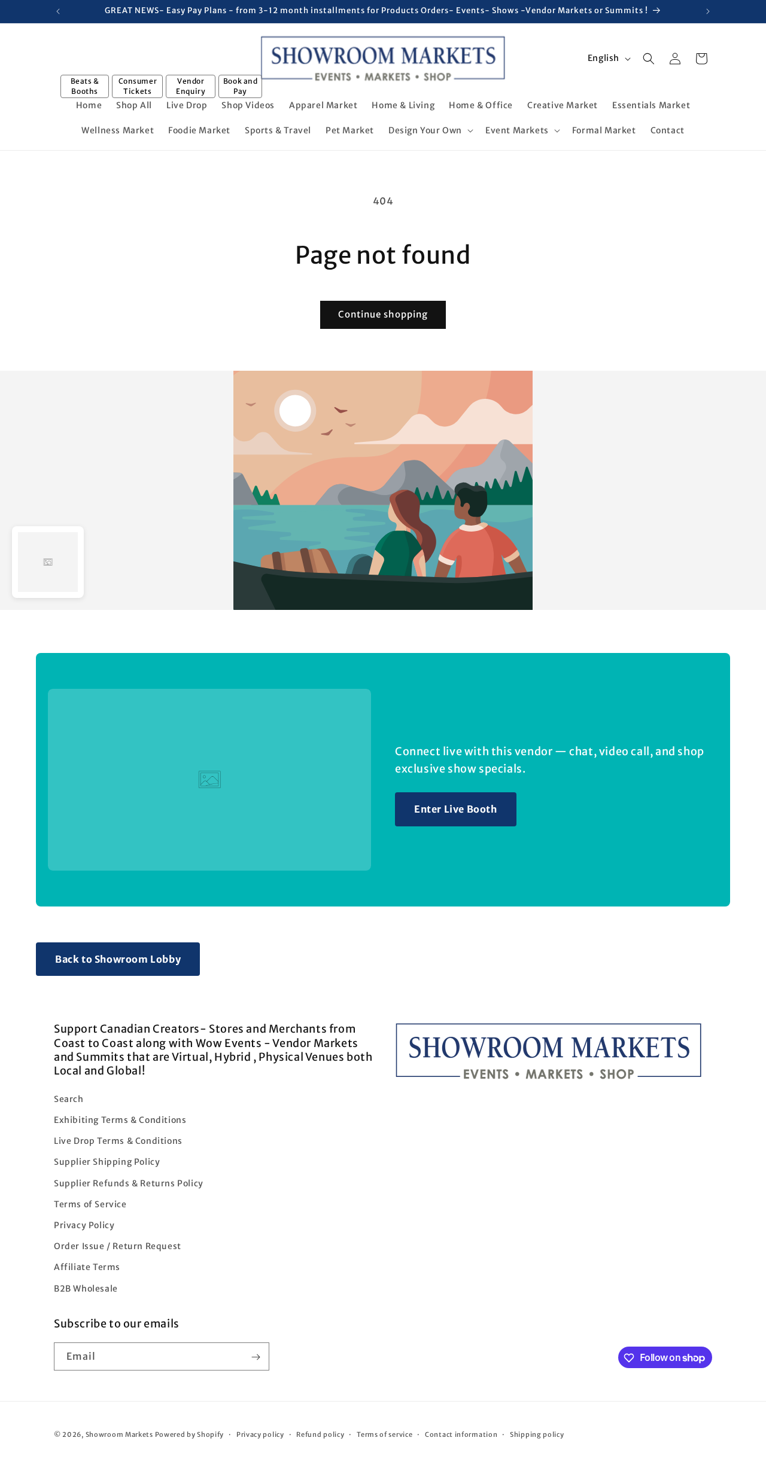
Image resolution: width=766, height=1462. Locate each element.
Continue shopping (383, 314)
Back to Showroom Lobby (118, 959)
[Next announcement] (708, 11)
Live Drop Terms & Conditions (118, 1141)
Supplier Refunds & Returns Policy (128, 1182)
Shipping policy (537, 1434)
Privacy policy (260, 1434)
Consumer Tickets (137, 86)
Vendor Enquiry (190, 86)
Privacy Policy (84, 1224)
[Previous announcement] (58, 11)
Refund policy (320, 1434)
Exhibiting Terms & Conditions (120, 1120)
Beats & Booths (85, 86)
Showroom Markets (119, 1434)
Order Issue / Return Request (117, 1246)
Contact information (461, 1434)
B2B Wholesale (86, 1288)
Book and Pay (240, 86)
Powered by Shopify (189, 1434)
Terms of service (384, 1434)
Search (69, 1098)
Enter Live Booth (455, 809)
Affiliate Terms (87, 1267)
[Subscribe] (255, 1357)
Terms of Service (90, 1203)
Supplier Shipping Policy (107, 1161)
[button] (429, 130)
